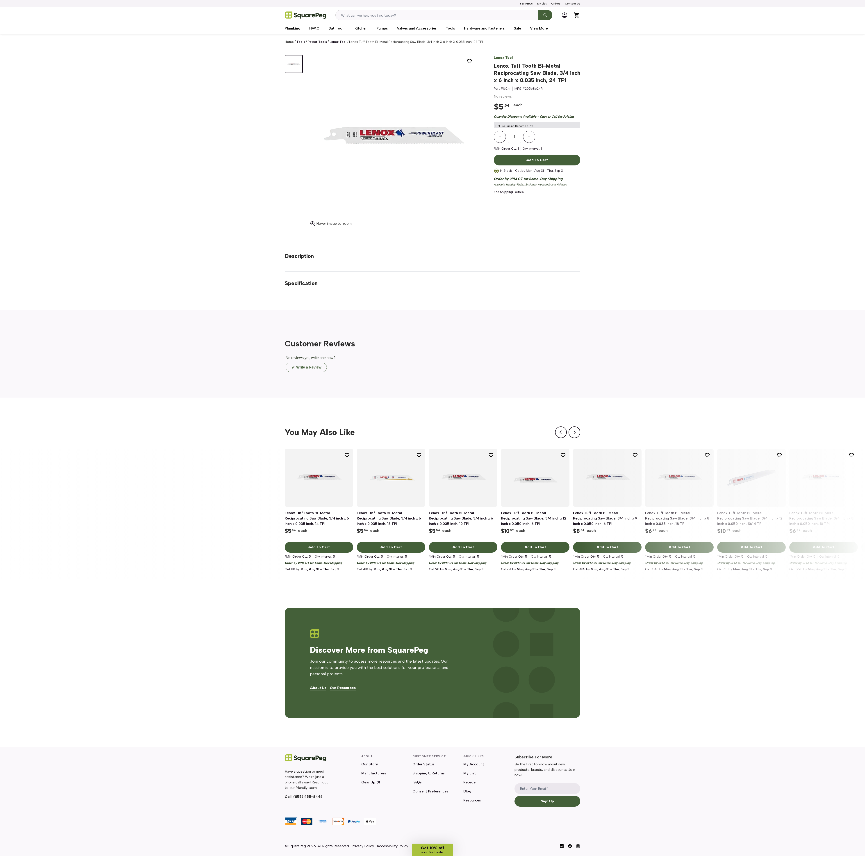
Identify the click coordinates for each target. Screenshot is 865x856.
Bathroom (337, 28)
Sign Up (547, 801)
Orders (555, 3)
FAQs (417, 782)
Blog (467, 791)
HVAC (314, 28)
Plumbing (292, 28)
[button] (432, 850)
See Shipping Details (509, 192)
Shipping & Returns (428, 773)
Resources (472, 800)
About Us (318, 688)
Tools (450, 28)
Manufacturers (373, 773)
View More (539, 28)
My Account (473, 764)
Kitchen (361, 28)
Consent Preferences (430, 791)
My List (542, 3)
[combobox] (436, 15)
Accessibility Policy (392, 846)
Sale (517, 28)
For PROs (526, 3)
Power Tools (317, 42)
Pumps (382, 28)
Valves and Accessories (417, 28)
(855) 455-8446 (308, 796)
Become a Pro (524, 126)
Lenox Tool (338, 42)
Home (289, 42)
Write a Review (311, 368)
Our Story (369, 764)
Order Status (423, 764)
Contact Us (572, 3)
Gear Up (368, 782)
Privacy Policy (363, 846)
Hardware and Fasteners (484, 28)
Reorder (470, 782)
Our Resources (343, 688)
